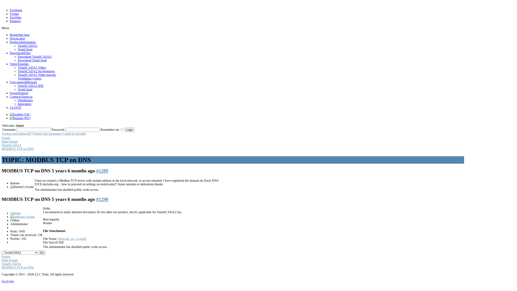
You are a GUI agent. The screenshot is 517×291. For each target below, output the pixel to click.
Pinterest (15, 21)
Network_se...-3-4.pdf (72, 238)
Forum (6, 138)
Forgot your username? (47, 133)
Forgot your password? (17, 133)
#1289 (102, 170)
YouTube (15, 17)
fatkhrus (15, 213)
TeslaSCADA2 (11, 145)
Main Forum (10, 141)
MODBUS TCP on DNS (18, 149)
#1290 (102, 199)
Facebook (16, 10)
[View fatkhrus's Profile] (22, 216)
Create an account (74, 133)
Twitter (14, 14)
